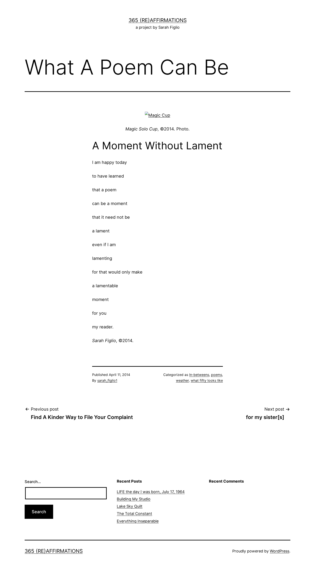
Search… (33, 481)
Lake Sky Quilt (129, 506)
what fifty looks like (207, 380)
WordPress (279, 551)
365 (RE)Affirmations (158, 20)
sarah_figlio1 (107, 380)
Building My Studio (133, 499)
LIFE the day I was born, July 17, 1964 (151, 491)
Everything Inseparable (138, 521)
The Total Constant (134, 513)
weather (182, 380)
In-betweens (199, 375)
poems (216, 375)
